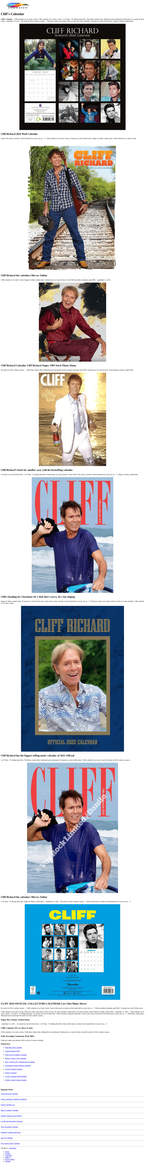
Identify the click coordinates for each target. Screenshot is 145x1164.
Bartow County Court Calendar (15, 1058)
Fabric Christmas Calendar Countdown (14, 1099)
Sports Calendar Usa (8, 1105)
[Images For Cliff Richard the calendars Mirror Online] (72, 206)
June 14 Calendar (7, 1138)
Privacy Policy (10, 1159)
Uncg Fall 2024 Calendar (9, 1094)
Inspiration (12, 1148)
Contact (7, 1154)
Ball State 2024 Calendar (13, 1047)
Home (7, 1152)
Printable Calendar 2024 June (11, 1132)
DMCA (7, 1157)
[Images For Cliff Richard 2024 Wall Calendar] (72, 77)
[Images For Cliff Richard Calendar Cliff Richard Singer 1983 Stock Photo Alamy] (72, 322)
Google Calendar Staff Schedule (16, 1076)
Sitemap (8, 1161)
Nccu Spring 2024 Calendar (10, 1143)
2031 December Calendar (9, 1127)
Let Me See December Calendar (11, 1121)
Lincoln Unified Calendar (13, 1069)
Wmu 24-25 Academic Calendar (16, 1055)
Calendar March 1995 (12, 1051)
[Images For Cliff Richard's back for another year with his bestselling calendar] (72, 419)
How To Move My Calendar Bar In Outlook (20, 1062)
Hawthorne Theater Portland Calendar (18, 1066)
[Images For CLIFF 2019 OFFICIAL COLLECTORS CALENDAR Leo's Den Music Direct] (72, 952)
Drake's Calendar (11, 1073)
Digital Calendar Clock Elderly (11, 1116)
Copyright (8, 1155)
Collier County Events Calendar (16, 1080)
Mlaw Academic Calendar (9, 1110)
